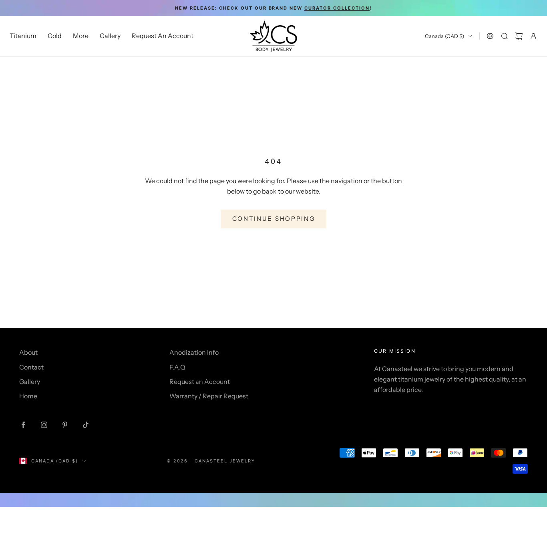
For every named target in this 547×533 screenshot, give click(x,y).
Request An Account (162, 36)
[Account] (533, 36)
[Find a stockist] (490, 36)
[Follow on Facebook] (23, 425)
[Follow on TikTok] (86, 425)
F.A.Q (177, 367)
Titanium (23, 36)
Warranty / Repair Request (208, 396)
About (28, 352)
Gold (55, 36)
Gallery (110, 36)
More (80, 36)
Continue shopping (273, 218)
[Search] (505, 36)
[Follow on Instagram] (44, 425)
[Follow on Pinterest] (65, 425)
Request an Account (199, 382)
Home (28, 396)
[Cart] (519, 36)
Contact (31, 367)
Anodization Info (194, 352)
